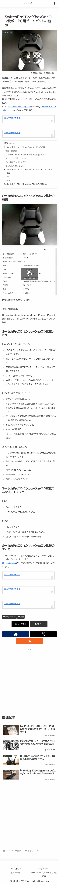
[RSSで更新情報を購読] (29, 641)
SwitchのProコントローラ (20, 107)
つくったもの (15, 869)
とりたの (28, 3)
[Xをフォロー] (43, 634)
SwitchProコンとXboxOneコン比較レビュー (26, 155)
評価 (22, 616)
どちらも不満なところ (14, 166)
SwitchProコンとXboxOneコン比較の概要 (25, 147)
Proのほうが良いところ (15, 158)
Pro (7, 177)
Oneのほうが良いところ (15, 162)
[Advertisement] (29, 681)
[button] (38, 624)
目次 (6, 143)
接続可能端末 (11, 151)
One (7, 180)
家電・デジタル (10, 616)
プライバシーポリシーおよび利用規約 (43, 874)
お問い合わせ (44, 869)
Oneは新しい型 (9, 563)
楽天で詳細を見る (12, 118)
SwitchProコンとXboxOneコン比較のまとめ (26, 184)
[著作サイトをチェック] (15, 634)
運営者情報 (15, 873)
